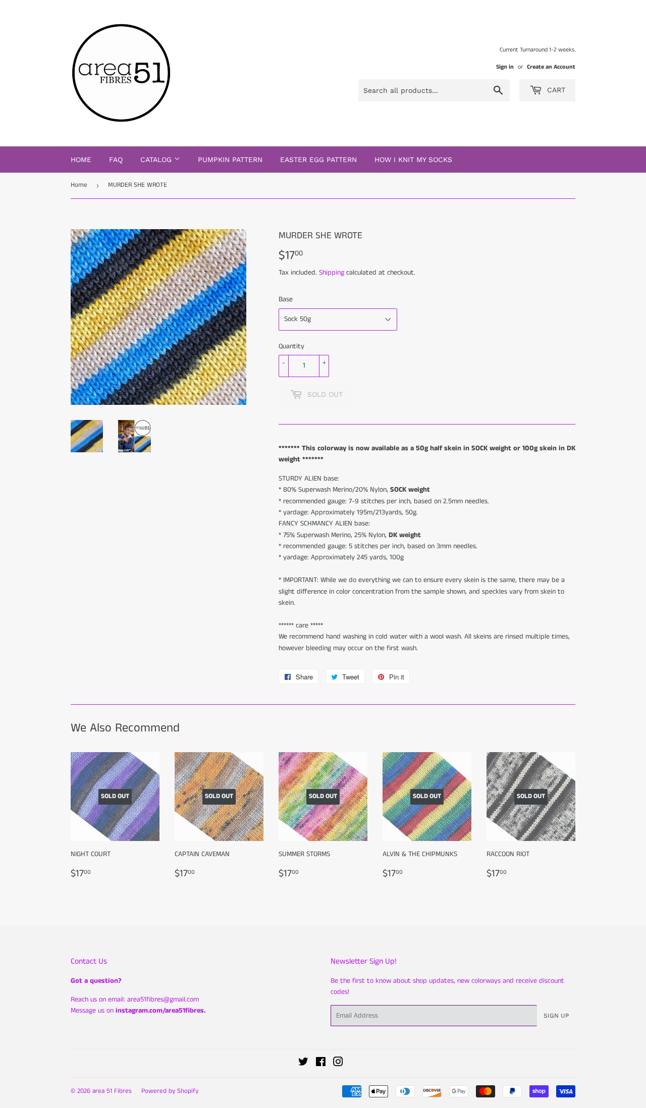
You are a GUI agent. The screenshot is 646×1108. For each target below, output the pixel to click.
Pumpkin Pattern (230, 159)
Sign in (505, 67)
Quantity (291, 346)
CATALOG (157, 159)
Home (81, 159)
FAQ (116, 159)
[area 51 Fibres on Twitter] (303, 1064)
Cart (555, 90)
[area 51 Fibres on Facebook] (320, 1064)
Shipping (331, 273)
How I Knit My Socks (413, 159)
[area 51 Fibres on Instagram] (338, 1064)
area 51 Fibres (112, 1091)
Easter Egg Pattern (318, 159)
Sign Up (556, 1015)
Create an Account (551, 67)
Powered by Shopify (169, 1091)
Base (286, 299)
